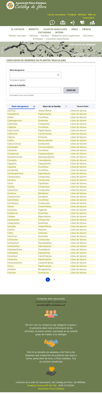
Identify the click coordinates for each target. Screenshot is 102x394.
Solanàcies (43, 272)
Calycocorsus (14, 143)
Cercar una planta (56, 14)
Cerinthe (11, 269)
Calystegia (12, 147)
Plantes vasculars (17, 35)
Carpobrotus (13, 196)
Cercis (10, 266)
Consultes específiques (57, 38)
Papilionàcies (44, 114)
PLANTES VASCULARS (55, 29)
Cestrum (11, 272)
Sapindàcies (44, 173)
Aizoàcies (43, 196)
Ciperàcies (43, 183)
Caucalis (11, 226)
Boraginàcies (44, 269)
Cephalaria (12, 252)
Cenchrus (12, 236)
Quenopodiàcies (46, 157)
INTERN (59, 32)
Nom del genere (17, 70)
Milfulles (82, 14)
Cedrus (10, 229)
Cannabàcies (44, 160)
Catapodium (13, 223)
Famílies (45, 35)
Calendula (12, 123)
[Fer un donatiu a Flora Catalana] (62, 24)
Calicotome (13, 130)
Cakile (10, 117)
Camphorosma (14, 157)
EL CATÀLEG (17, 29)
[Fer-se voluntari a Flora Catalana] (82, 24)
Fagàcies (42, 209)
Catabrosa (12, 213)
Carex (10, 183)
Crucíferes (43, 117)
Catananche (13, 219)
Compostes (44, 123)
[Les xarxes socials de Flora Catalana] (73, 24)
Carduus (11, 180)
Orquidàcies (44, 249)
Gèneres (33, 35)
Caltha (10, 140)
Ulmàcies (42, 233)
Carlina (10, 186)
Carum (10, 206)
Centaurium (13, 243)
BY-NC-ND (41, 385)
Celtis (10, 233)
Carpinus (11, 193)
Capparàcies (44, 163)
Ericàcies (42, 137)
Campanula (13, 153)
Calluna (11, 137)
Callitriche (12, 133)
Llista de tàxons (78, 110)
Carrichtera (13, 200)
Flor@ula (71, 14)
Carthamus (12, 203)
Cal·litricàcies (45, 133)
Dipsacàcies (44, 252)
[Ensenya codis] (87, 54)
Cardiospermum (15, 173)
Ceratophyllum (14, 262)
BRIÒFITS (34, 29)
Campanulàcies (45, 153)
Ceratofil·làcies (45, 262)
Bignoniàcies (44, 216)
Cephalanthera (14, 249)
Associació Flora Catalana (51, 388)
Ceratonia (12, 259)
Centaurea (12, 239)
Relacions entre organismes (66, 35)
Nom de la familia (17, 85)
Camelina (12, 150)
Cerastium (12, 256)
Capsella (11, 166)
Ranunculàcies (45, 140)
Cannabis (12, 160)
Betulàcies (43, 193)
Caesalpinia (13, 114)
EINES (74, 29)
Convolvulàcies (45, 147)
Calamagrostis (14, 120)
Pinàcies (42, 229)
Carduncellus (13, 176)
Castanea (12, 209)
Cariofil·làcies (45, 256)
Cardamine (12, 170)
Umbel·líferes (44, 110)
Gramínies (43, 120)
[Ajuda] (75, 54)
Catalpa (11, 216)
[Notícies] (52, 24)
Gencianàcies (44, 243)
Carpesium (12, 190)
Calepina (11, 127)
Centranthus (13, 246)
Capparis (11, 163)
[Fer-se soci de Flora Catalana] (92, 24)
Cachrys (11, 110)
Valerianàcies (44, 246)
